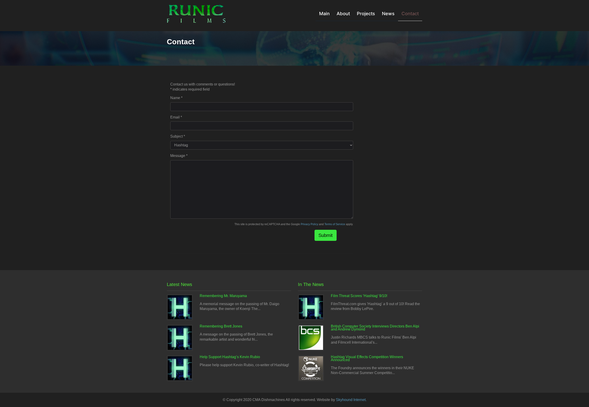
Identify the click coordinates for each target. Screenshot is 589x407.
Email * (176, 117)
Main (324, 13)
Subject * (177, 136)
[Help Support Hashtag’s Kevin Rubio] (180, 368)
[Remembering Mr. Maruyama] (180, 307)
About (343, 13)
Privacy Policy (309, 224)
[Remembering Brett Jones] (180, 337)
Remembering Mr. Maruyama (223, 296)
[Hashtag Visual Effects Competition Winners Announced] (311, 368)
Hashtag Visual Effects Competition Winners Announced (367, 358)
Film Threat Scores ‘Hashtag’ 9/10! (359, 296)
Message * (179, 156)
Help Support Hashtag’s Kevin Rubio (230, 357)
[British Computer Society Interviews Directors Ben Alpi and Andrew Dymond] (311, 337)
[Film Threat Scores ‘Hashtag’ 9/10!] (311, 307)
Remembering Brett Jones (221, 326)
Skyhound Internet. (351, 400)
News (388, 13)
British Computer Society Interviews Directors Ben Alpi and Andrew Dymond (375, 327)
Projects (366, 13)
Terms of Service (334, 224)
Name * (176, 98)
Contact (410, 13)
